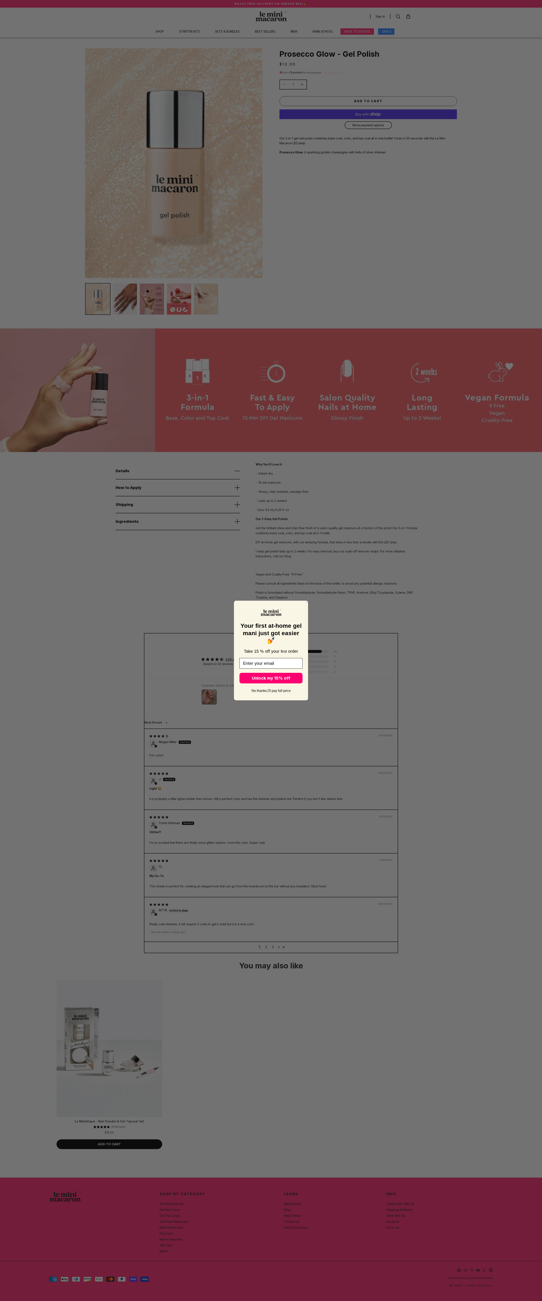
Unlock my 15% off (271, 678)
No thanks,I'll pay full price (271, 690)
